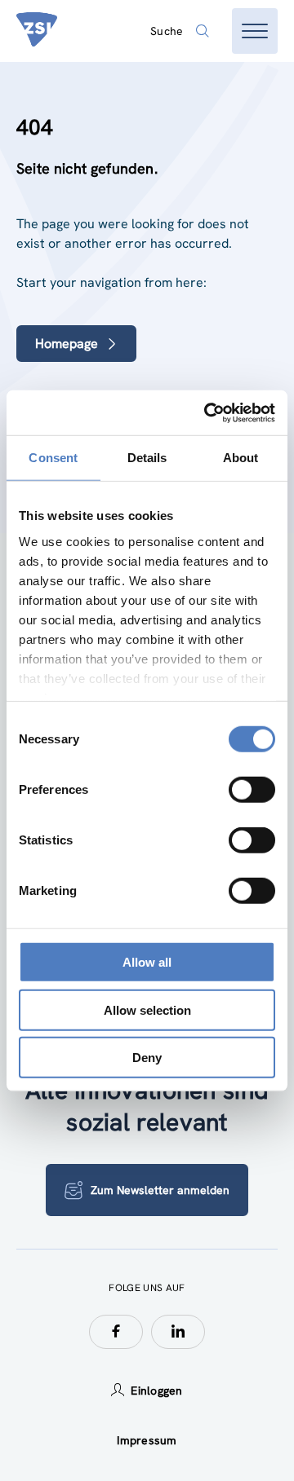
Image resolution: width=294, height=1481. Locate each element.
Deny (147, 1057)
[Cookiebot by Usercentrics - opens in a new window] (207, 412)
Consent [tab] (53, 458)
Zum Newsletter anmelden (160, 1190)
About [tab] (241, 458)
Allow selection (147, 1009)
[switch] (252, 790)
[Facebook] (116, 1332)
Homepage (66, 343)
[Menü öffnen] (255, 31)
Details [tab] (147, 458)
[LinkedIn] (178, 1332)
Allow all (147, 962)
